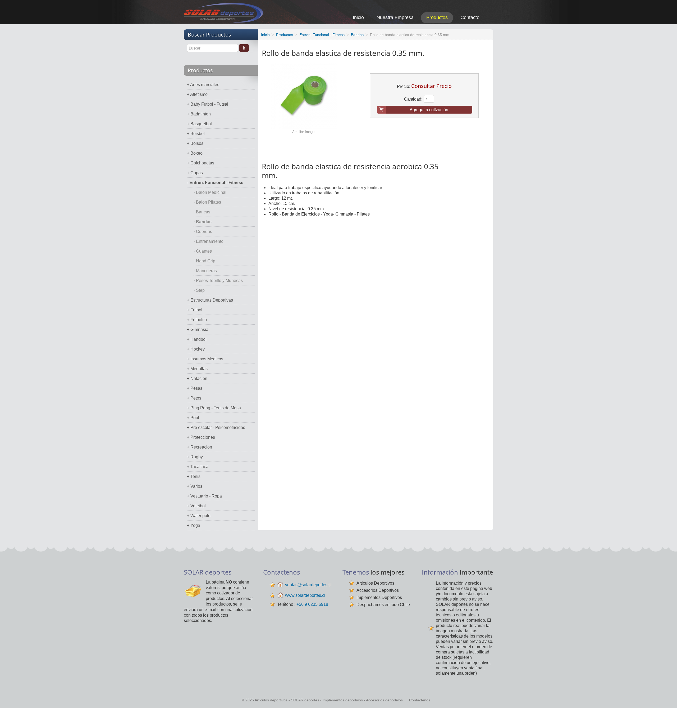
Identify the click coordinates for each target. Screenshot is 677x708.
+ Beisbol (196, 133)
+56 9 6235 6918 (312, 604)
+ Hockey (196, 349)
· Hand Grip (204, 261)
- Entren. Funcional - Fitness (215, 182)
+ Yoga (193, 525)
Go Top (667, 697)
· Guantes (203, 251)
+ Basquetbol (199, 124)
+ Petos (194, 398)
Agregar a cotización (429, 109)
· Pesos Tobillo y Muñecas (218, 280)
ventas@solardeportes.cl (308, 584)
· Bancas (202, 212)
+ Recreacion (199, 447)
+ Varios (194, 486)
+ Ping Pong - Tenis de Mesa (214, 408)
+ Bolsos (195, 143)
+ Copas (195, 173)
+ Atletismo (197, 94)
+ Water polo (199, 515)
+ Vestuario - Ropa (204, 496)
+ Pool (193, 417)
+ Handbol (197, 339)
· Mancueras (205, 270)
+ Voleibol (196, 506)
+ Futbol (194, 310)
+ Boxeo (195, 153)
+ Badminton (199, 114)
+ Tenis (193, 476)
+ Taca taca (197, 466)
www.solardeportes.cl (305, 595)
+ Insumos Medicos (205, 359)
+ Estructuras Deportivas (210, 300)
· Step (199, 290)
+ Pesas (194, 388)
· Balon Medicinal (210, 192)
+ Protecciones (201, 437)
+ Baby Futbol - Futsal (207, 104)
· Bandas (203, 221)
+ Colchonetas (200, 163)
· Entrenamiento (208, 241)
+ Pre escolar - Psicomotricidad (216, 427)
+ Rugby (195, 457)
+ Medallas (197, 368)
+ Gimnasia (197, 329)
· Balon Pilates (207, 202)
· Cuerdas (203, 231)
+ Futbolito (197, 319)
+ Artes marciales (203, 84)
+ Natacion (197, 378)
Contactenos (419, 700)
